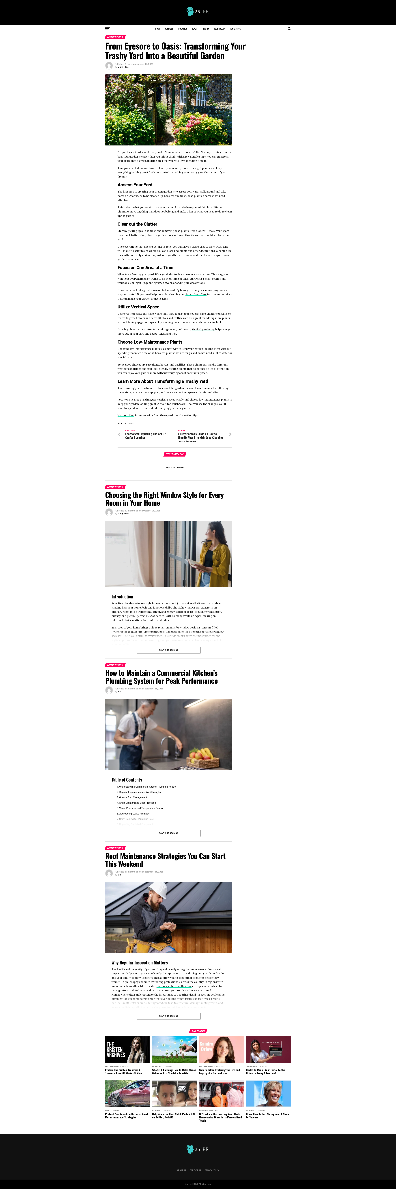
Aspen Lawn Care (196, 294)
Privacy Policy (212, 1170)
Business (169, 28)
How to (205, 28)
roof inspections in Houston (174, 986)
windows (190, 607)
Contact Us (235, 28)
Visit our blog (126, 415)
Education (182, 28)
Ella (119, 691)
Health (195, 28)
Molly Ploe (123, 67)
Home (157, 28)
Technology (219, 28)
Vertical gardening (203, 329)
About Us (181, 1170)
